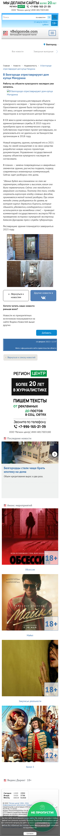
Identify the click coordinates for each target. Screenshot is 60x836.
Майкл (42, 628)
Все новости (18, 51)
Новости (16, 65)
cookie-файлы (29, 818)
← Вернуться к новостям (16, 295)
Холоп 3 (42, 759)
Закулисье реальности (38, 693)
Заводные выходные (43, 51)
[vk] (43, 298)
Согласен (30, 833)
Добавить (46, 332)
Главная (6, 65)
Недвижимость (30, 65)
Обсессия (41, 562)
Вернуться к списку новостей (21, 357)
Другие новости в (43, 292)
